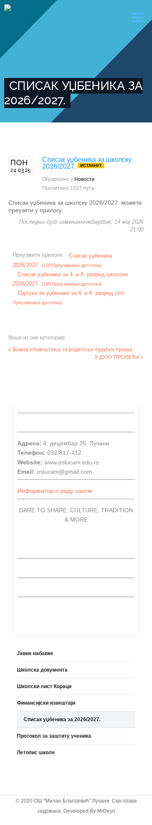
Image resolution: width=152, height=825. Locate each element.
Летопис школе (36, 753)
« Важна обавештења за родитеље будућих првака (70, 350)
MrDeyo (106, 811)
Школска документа (42, 670)
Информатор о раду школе (54, 490)
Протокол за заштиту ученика (54, 736)
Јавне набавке (35, 653)
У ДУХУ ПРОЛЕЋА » (119, 357)
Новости (84, 179)
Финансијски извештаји (46, 703)
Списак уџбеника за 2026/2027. (62, 719)
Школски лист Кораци (44, 686)
